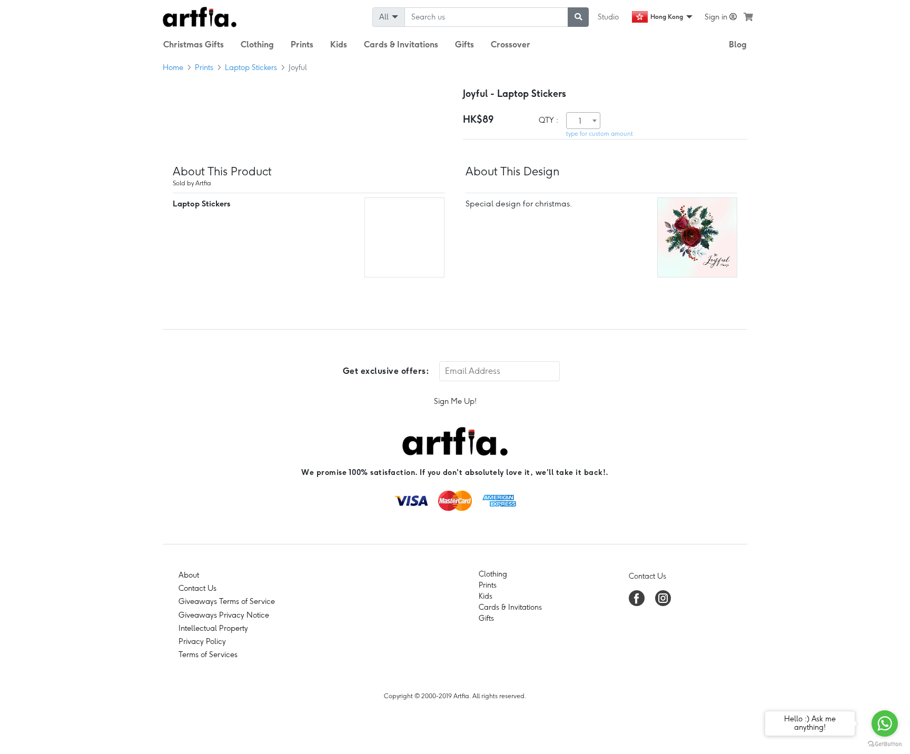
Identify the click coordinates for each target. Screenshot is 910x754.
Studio (608, 17)
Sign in (717, 17)
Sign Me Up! (455, 401)
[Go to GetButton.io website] (885, 743)
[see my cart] (748, 16)
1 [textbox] (580, 121)
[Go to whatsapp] (885, 723)
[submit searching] (578, 17)
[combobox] (583, 120)
